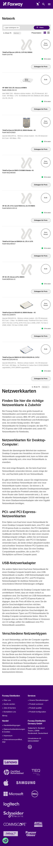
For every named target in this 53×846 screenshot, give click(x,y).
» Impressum (7, 736)
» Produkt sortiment (35, 704)
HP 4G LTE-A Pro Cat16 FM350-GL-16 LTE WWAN (18, 206)
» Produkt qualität (35, 708)
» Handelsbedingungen (11, 725)
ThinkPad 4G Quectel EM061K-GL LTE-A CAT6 (17, 241)
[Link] (30, 747)
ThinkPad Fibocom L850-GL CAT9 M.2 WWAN (17, 52)
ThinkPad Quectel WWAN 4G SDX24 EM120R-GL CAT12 (20, 357)
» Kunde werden (8, 704)
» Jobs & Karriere (9, 708)
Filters (40, 27)
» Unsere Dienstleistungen (38, 700)
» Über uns (6, 700)
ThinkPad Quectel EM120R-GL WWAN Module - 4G (19, 130)
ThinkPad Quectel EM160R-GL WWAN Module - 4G (19, 312)
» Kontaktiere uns (9, 712)
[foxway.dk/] (13, 4)
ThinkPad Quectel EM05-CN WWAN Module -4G (18, 170)
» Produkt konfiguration (37, 712)
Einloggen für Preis (40, 67)
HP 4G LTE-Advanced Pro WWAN (13, 277)
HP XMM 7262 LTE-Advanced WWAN (14, 88)
